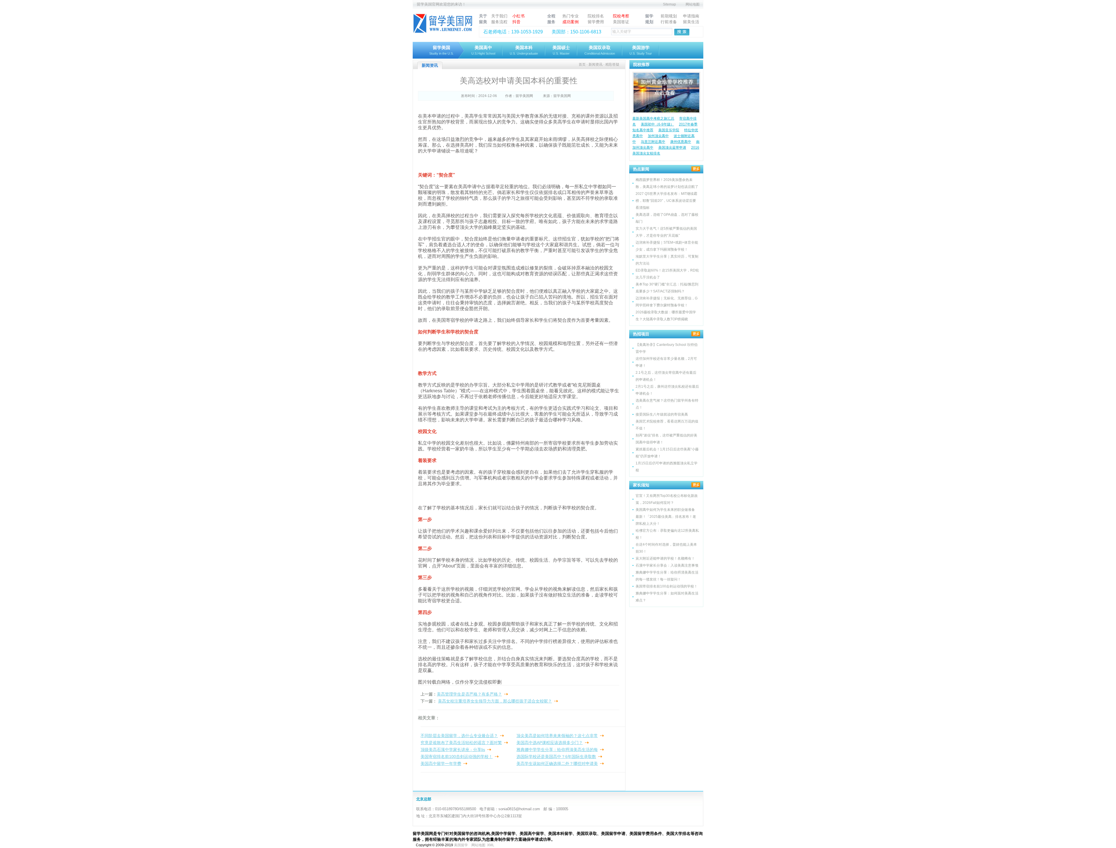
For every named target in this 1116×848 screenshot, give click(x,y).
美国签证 (621, 21)
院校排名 (596, 16)
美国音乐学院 (668, 130)
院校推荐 (641, 64)
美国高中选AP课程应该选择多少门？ (549, 742)
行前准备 (669, 21)
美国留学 (461, 845)
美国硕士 (561, 50)
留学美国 (441, 50)
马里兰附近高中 (653, 142)
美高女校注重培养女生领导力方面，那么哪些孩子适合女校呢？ (495, 701)
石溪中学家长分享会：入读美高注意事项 (667, 565)
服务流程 (499, 21)
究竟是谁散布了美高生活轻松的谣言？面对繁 (461, 742)
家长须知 (641, 485)
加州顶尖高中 (658, 136)
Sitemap (669, 4)
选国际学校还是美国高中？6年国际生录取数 (556, 756)
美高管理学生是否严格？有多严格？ (469, 694)
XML (490, 845)
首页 (582, 64)
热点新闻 (641, 169)
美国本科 (524, 50)
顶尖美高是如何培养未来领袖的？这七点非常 (557, 735)
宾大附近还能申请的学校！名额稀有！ (665, 558)
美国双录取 (599, 50)
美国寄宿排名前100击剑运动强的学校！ (457, 756)
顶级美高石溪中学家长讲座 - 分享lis (453, 749)
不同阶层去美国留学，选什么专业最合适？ (459, 735)
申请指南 (691, 16)
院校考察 (621, 16)
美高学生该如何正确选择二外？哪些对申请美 (557, 763)
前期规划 (669, 16)
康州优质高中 (680, 142)
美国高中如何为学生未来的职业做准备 (665, 510)
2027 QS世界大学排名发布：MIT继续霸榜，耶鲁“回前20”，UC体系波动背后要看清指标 (666, 201)
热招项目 (641, 334)
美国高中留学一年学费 (441, 763)
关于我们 (499, 16)
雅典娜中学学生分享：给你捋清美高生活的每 (557, 749)
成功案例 (570, 21)
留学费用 (596, 21)
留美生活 (691, 21)
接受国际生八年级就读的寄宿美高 (662, 414)
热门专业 (570, 16)
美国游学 (640, 50)
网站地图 (693, 4)
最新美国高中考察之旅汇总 (653, 118)
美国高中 (483, 50)
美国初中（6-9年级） (657, 124)
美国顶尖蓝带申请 (672, 147)
